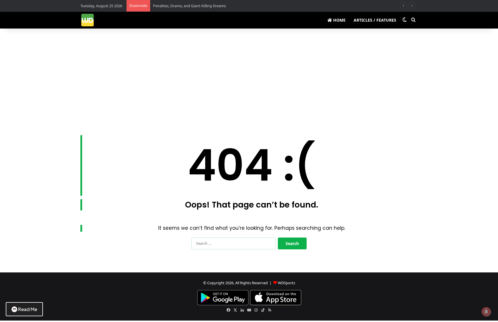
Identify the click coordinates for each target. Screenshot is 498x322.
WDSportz (286, 282)
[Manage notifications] (486, 311)
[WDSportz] (87, 20)
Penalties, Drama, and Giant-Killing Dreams (189, 5)
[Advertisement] (249, 77)
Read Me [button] (27, 309)
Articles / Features (375, 20)
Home (339, 20)
